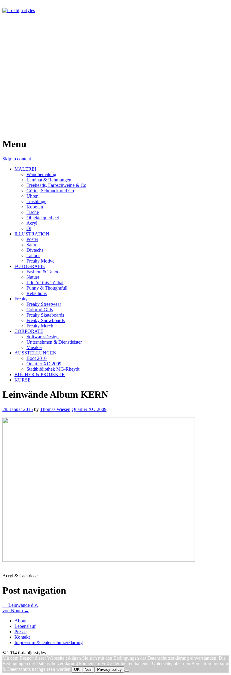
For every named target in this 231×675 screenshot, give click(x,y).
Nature (32, 277)
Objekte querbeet (42, 217)
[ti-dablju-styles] (18, 10)
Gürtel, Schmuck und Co (50, 190)
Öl (28, 228)
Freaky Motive (40, 260)
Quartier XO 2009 (43, 363)
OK (77, 669)
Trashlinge (36, 201)
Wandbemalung (41, 174)
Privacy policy (109, 669)
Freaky (21, 298)
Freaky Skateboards (45, 315)
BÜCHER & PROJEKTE (39, 374)
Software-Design (42, 336)
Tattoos (33, 255)
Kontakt (22, 637)
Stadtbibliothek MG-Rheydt (52, 369)
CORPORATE (28, 331)
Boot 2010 (36, 358)
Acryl (31, 223)
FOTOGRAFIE (29, 266)
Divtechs (34, 250)
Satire (31, 244)
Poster (32, 239)
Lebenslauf (24, 626)
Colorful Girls (39, 309)
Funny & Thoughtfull (46, 287)
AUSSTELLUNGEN (35, 352)
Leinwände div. (20, 605)
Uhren (32, 196)
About (20, 620)
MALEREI (25, 169)
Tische (32, 212)
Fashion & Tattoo (43, 271)
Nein (88, 669)
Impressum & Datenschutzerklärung (48, 642)
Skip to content (16, 158)
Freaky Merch (39, 325)
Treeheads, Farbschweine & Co (56, 185)
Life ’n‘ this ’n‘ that (44, 282)
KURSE (22, 379)
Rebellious (36, 293)
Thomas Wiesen (55, 409)
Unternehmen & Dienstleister (54, 342)
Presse (20, 631)
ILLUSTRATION (31, 233)
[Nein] (126, 671)
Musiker (34, 347)
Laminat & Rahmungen (48, 179)
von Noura (15, 610)
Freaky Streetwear (43, 304)
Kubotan (34, 206)
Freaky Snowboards (45, 320)
